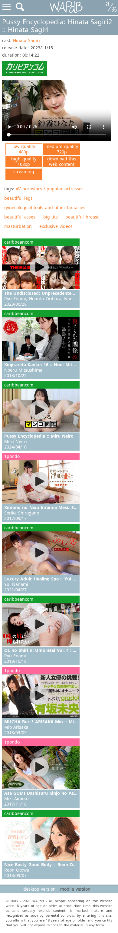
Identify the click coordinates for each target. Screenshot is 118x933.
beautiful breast (81, 217)
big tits (50, 217)
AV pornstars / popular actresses (49, 189)
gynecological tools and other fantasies (44, 207)
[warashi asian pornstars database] (66, 7)
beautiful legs (18, 198)
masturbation (18, 226)
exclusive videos (55, 226)
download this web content (61, 161)
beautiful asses (19, 217)
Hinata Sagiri (26, 40)
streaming (23, 171)
